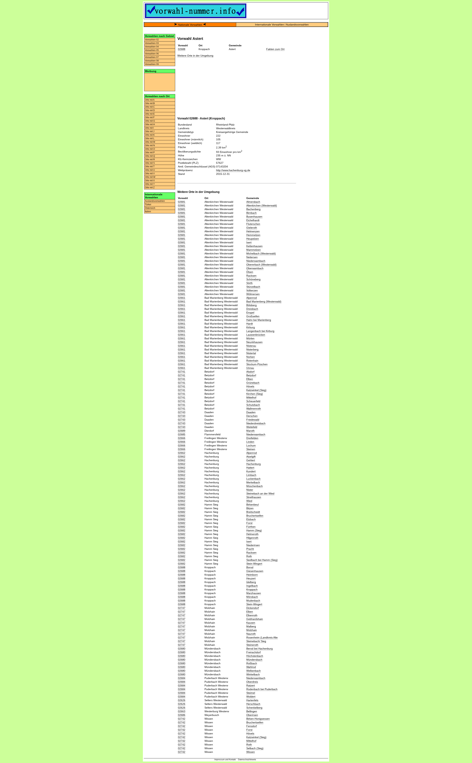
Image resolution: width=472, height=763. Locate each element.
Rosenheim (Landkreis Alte (262, 637)
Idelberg (251, 582)
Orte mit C (150, 107)
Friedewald (252, 419)
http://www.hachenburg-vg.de (233, 170)
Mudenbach (253, 600)
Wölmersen (253, 294)
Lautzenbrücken (255, 334)
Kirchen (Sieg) (254, 393)
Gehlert (250, 460)
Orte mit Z (150, 187)
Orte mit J (149, 131)
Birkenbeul (252, 504)
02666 (181, 438)
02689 (181, 430)
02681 (181, 201)
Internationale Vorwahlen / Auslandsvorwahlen (282, 24)
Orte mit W (150, 177)
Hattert (250, 467)
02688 (181, 49)
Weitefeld (251, 427)
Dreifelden (252, 438)
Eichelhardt (252, 220)
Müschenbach (254, 486)
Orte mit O (150, 149)
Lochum (251, 445)
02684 (181, 678)
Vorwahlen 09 (152, 64)
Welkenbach (253, 670)
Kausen (250, 622)
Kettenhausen (254, 246)
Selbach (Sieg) (254, 748)
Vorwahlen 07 (152, 57)
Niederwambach (255, 260)
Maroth (250, 430)
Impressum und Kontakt (225, 759)
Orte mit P (150, 152)
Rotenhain (252, 360)
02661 (181, 297)
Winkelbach (253, 674)
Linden (250, 441)
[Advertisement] (159, 81)
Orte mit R (150, 159)
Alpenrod (251, 297)
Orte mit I (149, 128)
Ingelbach (252, 585)
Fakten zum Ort (275, 49)
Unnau (250, 367)
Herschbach (253, 703)
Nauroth (251, 633)
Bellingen (251, 711)
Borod (249, 567)
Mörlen (250, 338)
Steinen (250, 449)
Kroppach (252, 589)
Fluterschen (253, 223)
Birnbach (251, 212)
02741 (181, 371)
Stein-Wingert (254, 563)
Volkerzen (252, 290)
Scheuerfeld (253, 401)
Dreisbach (252, 308)
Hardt (249, 323)
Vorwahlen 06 (152, 53)
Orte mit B (150, 103)
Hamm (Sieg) (254, 530)
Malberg (251, 626)
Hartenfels (252, 700)
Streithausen (253, 497)
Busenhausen (254, 216)
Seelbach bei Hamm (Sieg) (262, 559)
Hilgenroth (252, 537)
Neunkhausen (254, 342)
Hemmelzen (253, 235)
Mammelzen (253, 249)
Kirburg (250, 327)
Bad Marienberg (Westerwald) (263, 301)
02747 (181, 607)
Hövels (250, 386)
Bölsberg (251, 305)
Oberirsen (252, 715)
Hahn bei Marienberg (258, 319)
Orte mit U (150, 170)
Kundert (251, 471)
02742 (181, 718)
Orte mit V (150, 173)
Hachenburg (253, 463)
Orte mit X (150, 180)
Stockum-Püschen (257, 364)
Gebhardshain (254, 619)
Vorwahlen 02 (152, 39)
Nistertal (251, 353)
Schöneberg (253, 279)
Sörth (249, 283)
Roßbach (251, 663)
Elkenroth (251, 615)
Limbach (251, 475)
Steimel (250, 692)
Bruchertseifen (254, 515)
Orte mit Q (150, 156)
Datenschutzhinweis (247, 759)
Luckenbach (253, 478)
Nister (249, 489)
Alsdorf (250, 371)
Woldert (250, 696)
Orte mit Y (150, 184)
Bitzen (250, 508)
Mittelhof (251, 397)
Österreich (150, 208)
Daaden (251, 412)
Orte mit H (150, 124)
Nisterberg (252, 349)
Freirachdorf (253, 652)
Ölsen (249, 271)
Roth (249, 556)
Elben (249, 379)
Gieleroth (251, 227)
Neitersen (252, 257)
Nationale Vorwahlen (190, 24)
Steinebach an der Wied (260, 493)
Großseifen (252, 316)
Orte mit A (150, 100)
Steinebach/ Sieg (256, 641)
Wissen (250, 751)
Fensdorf (251, 726)
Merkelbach (253, 482)
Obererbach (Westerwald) (261, 264)
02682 (181, 504)
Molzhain (251, 630)
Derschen (252, 415)
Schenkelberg (254, 707)
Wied (249, 500)
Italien (148, 211)
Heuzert (251, 578)
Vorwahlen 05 (152, 50)
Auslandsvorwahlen (155, 201)
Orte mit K (150, 135)
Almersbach (253, 201)
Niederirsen (253, 545)
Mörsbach (252, 596)
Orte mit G (150, 121)
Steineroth (252, 644)
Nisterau (251, 345)
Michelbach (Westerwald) (261, 253)
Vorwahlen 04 (152, 46)
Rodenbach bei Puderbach (261, 689)
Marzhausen (253, 593)
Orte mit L (150, 138)
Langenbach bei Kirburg (260, 331)
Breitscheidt (253, 511)
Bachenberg (253, 209)
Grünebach (252, 382)
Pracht (250, 548)
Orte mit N (150, 145)
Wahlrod (251, 667)
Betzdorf (251, 375)
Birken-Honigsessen (258, 718)
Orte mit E (150, 114)
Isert (248, 242)
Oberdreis (252, 681)
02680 (181, 648)
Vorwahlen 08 (152, 60)
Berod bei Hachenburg (259, 648)
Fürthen (251, 526)
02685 (181, 434)
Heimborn (252, 574)
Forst (249, 523)
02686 (181, 715)
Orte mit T (150, 166)
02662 (181, 452)
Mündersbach (254, 659)
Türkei (148, 204)
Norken (250, 356)
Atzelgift (251, 456)
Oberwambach (254, 268)
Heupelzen (252, 238)
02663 (181, 711)
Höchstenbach (254, 655)
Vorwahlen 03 (152, 43)
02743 (181, 412)
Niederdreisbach (256, 423)
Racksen (251, 275)
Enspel (250, 312)
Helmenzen (253, 231)
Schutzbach (253, 404)
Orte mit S (150, 163)
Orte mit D (150, 110)
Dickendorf (252, 607)
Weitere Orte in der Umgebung (195, 55)
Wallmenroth (253, 408)
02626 (181, 700)
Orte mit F (150, 117)
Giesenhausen (254, 571)
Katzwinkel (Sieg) (256, 390)
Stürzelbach (253, 286)
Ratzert (250, 685)
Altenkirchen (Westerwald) (261, 205)
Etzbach (251, 519)
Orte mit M (150, 142)
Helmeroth (252, 534)
